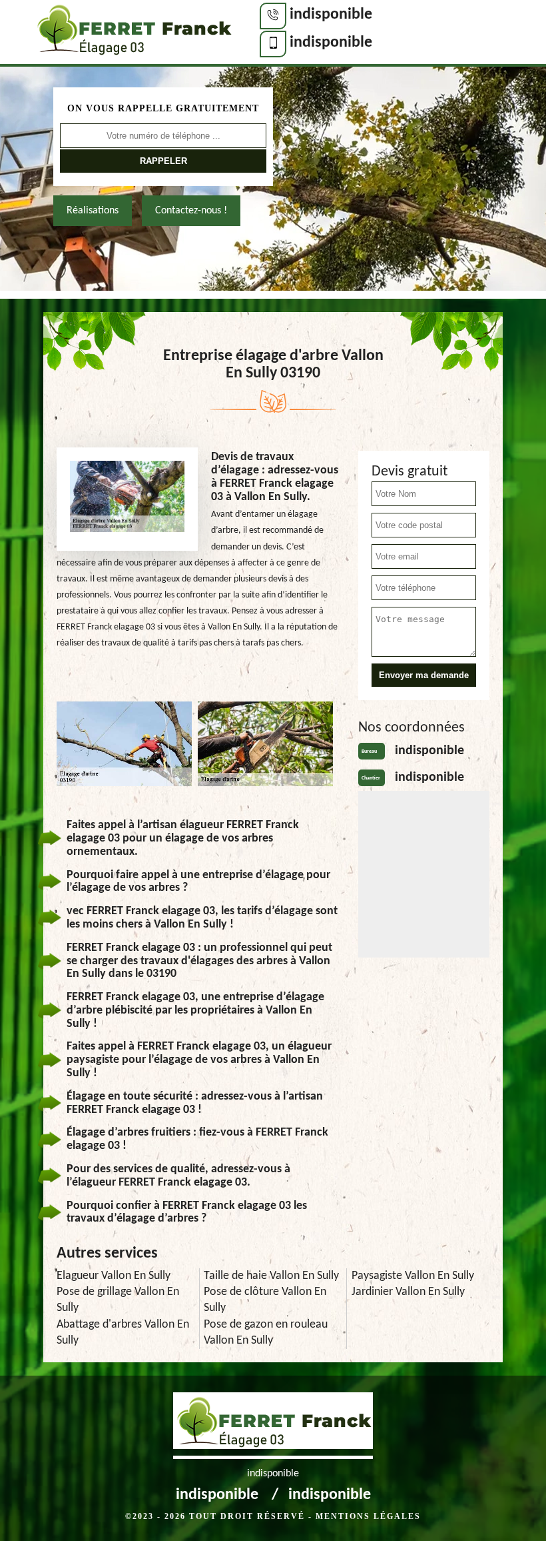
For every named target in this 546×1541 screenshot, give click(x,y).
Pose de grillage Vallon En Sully (118, 1300)
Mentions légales (368, 1516)
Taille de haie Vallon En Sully (271, 1276)
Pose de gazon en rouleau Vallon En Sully (266, 1332)
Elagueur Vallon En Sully (113, 1276)
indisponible (331, 15)
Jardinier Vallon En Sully (408, 1292)
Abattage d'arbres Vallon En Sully (123, 1332)
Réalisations (93, 210)
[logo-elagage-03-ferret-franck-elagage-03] (133, 33)
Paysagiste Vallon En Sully (413, 1276)
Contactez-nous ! (191, 210)
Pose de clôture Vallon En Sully (265, 1300)
